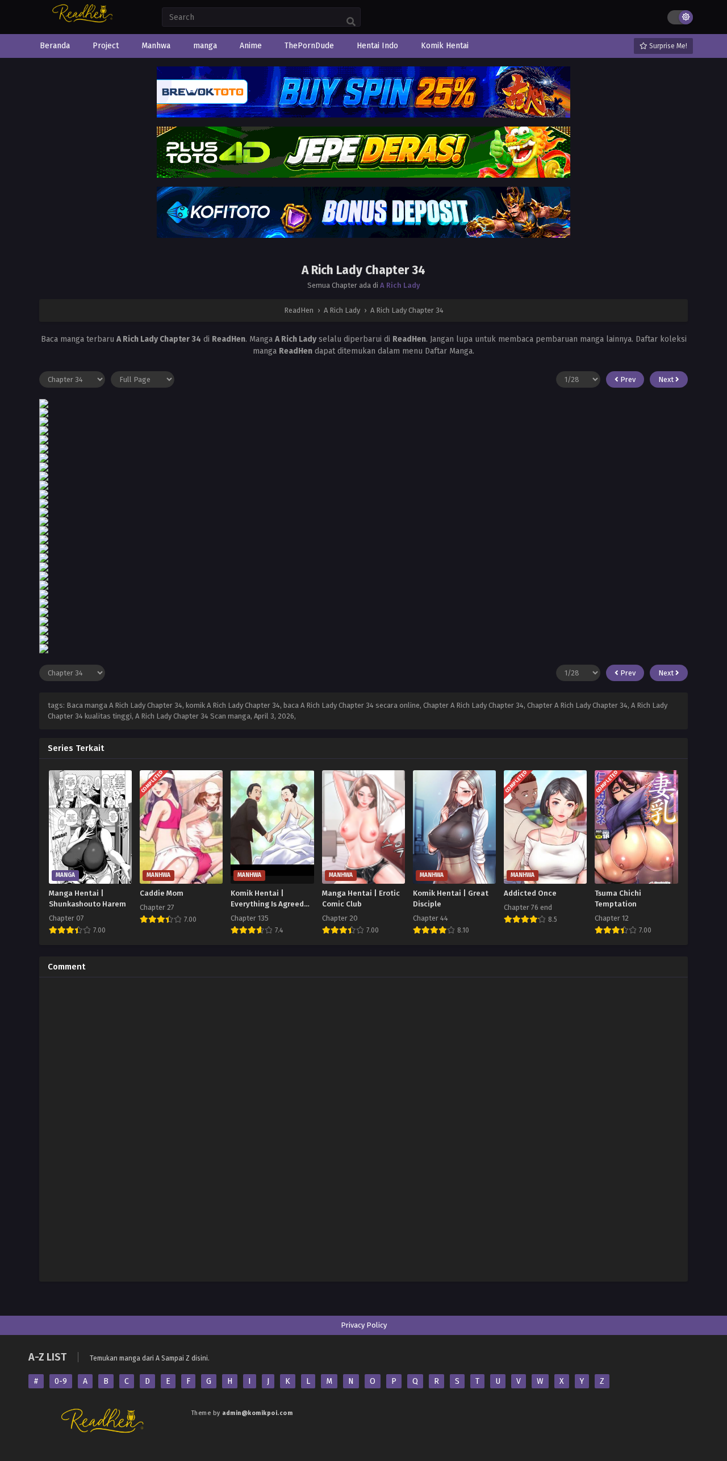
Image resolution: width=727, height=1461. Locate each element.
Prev (627, 379)
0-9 (61, 1381)
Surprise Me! (667, 46)
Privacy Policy (364, 1325)
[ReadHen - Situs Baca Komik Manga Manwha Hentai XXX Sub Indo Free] (83, 21)
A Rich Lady (400, 285)
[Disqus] (363, 1128)
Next (666, 379)
